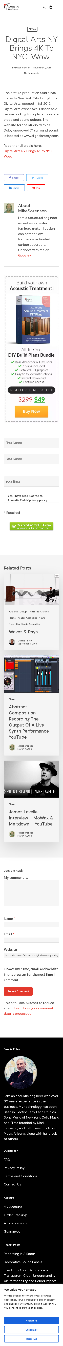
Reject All (31, 1338)
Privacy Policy (14, 1168)
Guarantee (12, 1231)
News (32, 29)
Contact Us (12, 1184)
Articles (13, 611)
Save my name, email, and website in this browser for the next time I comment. (31, 974)
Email (9, 934)
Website (10, 949)
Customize (32, 1329)
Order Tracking (15, 1215)
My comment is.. (16, 877)
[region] (31, 1315)
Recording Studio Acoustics (24, 624)
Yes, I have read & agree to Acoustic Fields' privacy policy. (28, 498)
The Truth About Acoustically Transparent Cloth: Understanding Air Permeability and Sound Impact (30, 1275)
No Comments (31, 73)
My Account (13, 1207)
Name (9, 919)
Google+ (24, 255)
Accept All (31, 1320)
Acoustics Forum (16, 1223)
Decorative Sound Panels (23, 1262)
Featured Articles (39, 611)
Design (23, 611)
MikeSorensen (22, 67)
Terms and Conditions (20, 1176)
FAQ (7, 1159)
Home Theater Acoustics (23, 617)
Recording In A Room (19, 1254)
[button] (57, 7)
